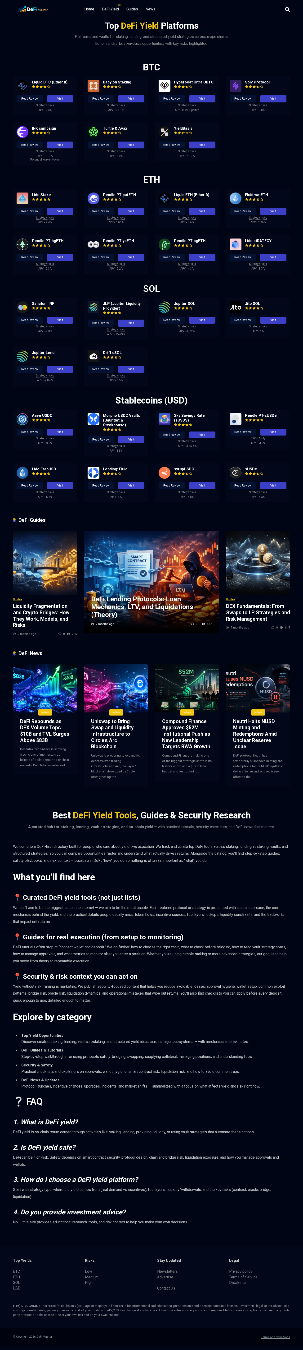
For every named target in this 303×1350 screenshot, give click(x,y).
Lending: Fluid (115, 469)
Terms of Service (243, 1277)
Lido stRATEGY (258, 241)
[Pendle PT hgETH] (22, 249)
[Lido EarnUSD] (22, 477)
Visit (60, 98)
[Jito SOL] (235, 312)
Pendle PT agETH (189, 241)
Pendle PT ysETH (118, 241)
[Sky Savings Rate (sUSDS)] (164, 424)
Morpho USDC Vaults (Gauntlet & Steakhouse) (121, 420)
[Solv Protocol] (235, 90)
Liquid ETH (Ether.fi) (191, 195)
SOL (16, 1282)
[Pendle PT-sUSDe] (235, 424)
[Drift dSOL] (93, 361)
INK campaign (44, 128)
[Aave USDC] (22, 424)
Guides (132, 9)
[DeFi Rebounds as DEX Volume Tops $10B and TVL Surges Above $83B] (45, 688)
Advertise (165, 1277)
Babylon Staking (117, 82)
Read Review (29, 98)
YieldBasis (183, 128)
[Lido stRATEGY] (235, 249)
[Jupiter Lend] (22, 361)
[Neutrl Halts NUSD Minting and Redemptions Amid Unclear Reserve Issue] (258, 688)
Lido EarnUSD (44, 469)
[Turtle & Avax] (93, 136)
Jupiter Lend (43, 352)
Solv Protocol (257, 82)
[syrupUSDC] (164, 477)
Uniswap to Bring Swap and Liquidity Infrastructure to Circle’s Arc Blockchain (112, 734)
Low (88, 1271)
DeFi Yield (110, 9)
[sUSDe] (235, 477)
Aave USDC (42, 415)
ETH (16, 1277)
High (89, 1282)
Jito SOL (252, 303)
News (150, 9)
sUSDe (251, 469)
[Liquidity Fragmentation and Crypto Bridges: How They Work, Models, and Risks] (45, 563)
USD (16, 1288)
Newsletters (167, 1271)
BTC (16, 1271)
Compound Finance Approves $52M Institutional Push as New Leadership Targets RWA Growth (186, 734)
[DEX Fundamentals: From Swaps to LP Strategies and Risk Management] (258, 563)
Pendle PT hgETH (47, 241)
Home (89, 9)
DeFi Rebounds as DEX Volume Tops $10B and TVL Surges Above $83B (44, 730)
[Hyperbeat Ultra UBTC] (164, 90)
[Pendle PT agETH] (164, 249)
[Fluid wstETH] (235, 203)
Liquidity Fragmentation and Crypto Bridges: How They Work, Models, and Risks (41, 615)
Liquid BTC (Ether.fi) (49, 82)
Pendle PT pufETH (119, 195)
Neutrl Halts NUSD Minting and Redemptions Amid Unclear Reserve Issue (255, 734)
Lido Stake (41, 195)
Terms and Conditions (275, 1337)
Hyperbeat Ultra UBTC (194, 82)
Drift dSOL (112, 352)
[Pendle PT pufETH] (93, 203)
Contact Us (166, 1288)
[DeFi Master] (33, 7)
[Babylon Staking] (93, 90)
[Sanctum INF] (22, 312)
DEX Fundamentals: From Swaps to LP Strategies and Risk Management (258, 612)
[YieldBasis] (164, 136)
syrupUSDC (184, 469)
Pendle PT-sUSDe (261, 415)
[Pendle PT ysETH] (93, 249)
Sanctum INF (43, 303)
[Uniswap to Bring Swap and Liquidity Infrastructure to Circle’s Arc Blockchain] (116, 688)
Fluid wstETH (256, 195)
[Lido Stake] (22, 203)
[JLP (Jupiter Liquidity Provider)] (93, 312)
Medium (91, 1277)
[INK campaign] (22, 136)
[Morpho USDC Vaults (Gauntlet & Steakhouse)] (93, 424)
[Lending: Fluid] (93, 477)
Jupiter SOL (184, 303)
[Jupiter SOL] (164, 312)
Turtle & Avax (115, 128)
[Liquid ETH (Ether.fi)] (164, 203)
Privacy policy (240, 1271)
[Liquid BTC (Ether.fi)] (22, 90)
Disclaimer (238, 1282)
